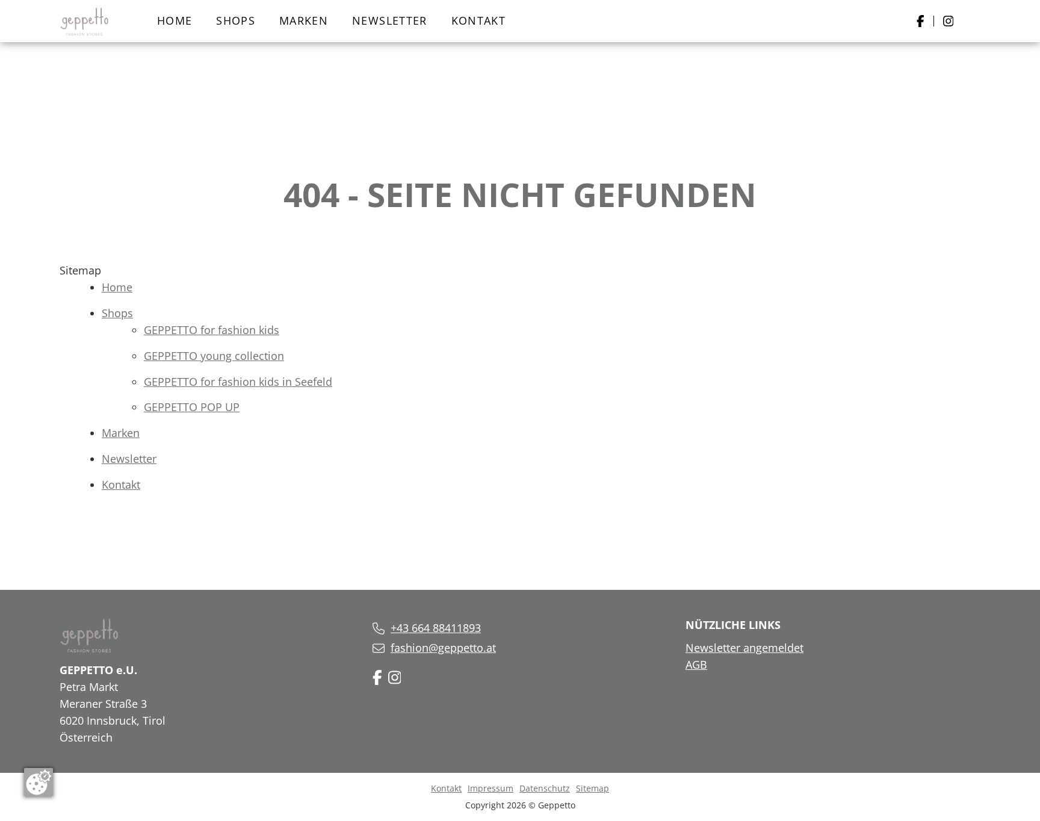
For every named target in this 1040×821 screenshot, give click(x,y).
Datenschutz (544, 788)
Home (174, 20)
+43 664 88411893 (436, 628)
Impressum (490, 788)
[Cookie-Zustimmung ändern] (38, 782)
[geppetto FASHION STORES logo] (84, 21)
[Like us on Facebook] (377, 676)
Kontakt (478, 20)
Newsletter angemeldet (744, 647)
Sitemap (592, 788)
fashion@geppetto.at (443, 647)
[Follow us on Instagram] (394, 676)
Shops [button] (235, 20)
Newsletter (389, 20)
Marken (303, 20)
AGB (696, 664)
